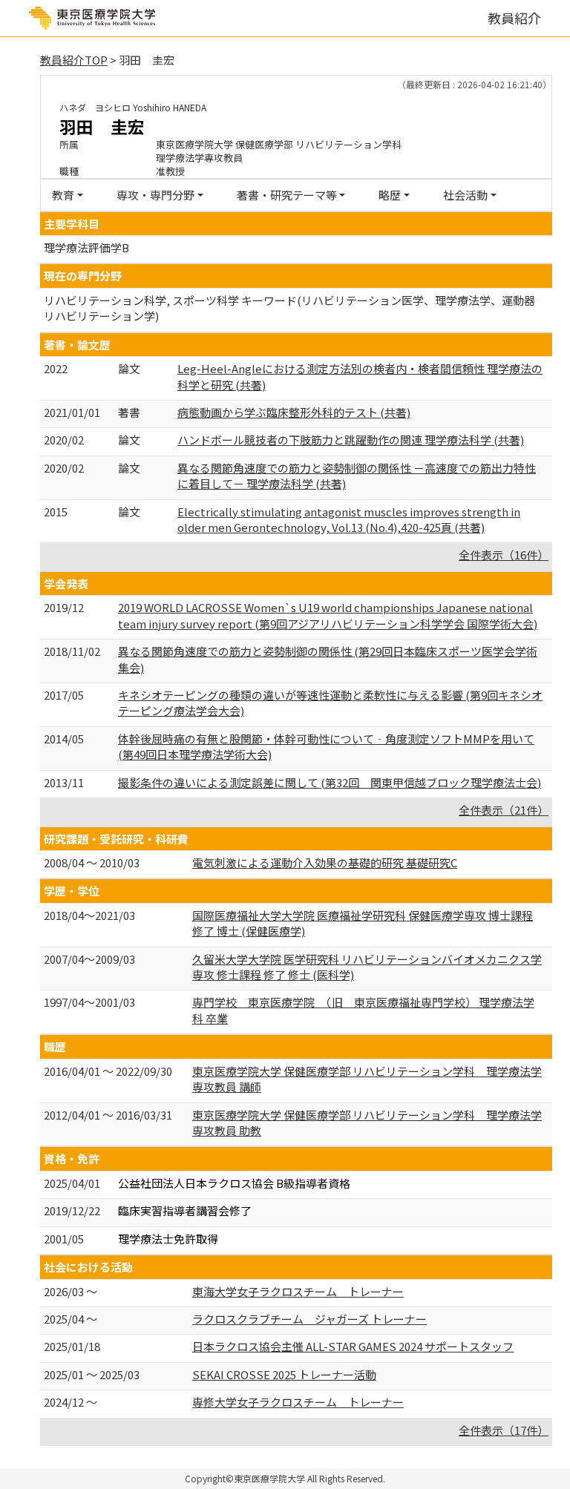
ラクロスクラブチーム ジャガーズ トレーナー (309, 1319)
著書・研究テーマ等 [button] (287, 195)
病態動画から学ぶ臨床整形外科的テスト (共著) (293, 412)
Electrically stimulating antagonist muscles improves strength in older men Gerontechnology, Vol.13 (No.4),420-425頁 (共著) (348, 519)
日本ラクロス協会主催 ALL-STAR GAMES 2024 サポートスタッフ (353, 1346)
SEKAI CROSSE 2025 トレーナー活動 (284, 1374)
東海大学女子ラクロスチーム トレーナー (298, 1291)
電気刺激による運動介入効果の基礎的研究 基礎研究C (324, 862)
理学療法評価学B (86, 247)
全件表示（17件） (503, 1430)
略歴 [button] (390, 195)
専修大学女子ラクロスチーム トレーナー (298, 1402)
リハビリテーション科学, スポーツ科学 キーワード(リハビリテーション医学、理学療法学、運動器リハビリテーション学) (289, 307)
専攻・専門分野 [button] (155, 195)
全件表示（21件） (503, 810)
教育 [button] (63, 195)
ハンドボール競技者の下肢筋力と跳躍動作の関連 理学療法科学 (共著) (350, 439)
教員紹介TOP (74, 60)
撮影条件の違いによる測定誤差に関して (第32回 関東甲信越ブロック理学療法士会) (329, 782)
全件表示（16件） (503, 554)
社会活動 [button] (465, 195)
